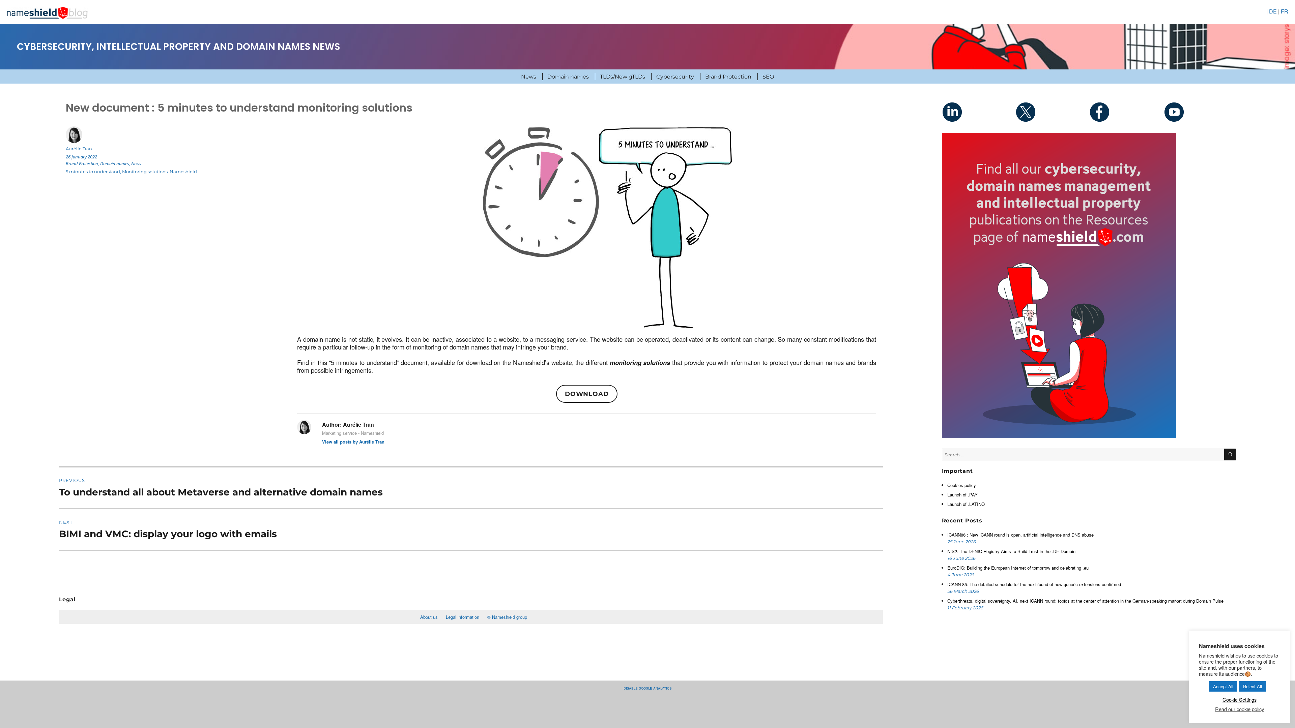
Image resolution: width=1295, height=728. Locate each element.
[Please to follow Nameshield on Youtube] (1199, 111)
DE (1273, 11)
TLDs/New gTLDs (622, 76)
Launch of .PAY (962, 494)
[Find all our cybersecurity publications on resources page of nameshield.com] (1059, 284)
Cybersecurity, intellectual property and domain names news (178, 46)
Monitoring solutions (145, 171)
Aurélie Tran (79, 148)
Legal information (462, 617)
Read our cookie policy (1239, 709)
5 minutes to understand (93, 171)
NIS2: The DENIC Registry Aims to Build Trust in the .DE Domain (1011, 551)
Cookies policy (961, 485)
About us (429, 617)
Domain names (568, 76)
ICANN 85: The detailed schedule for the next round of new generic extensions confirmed (1034, 584)
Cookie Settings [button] (1239, 699)
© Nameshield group (507, 617)
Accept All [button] (1223, 686)
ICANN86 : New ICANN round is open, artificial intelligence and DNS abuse (1021, 535)
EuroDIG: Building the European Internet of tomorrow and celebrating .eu (1018, 568)
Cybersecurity (675, 76)
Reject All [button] (1252, 686)
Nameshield (183, 171)
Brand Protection (728, 76)
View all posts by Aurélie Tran (353, 441)
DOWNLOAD (587, 394)
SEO (768, 76)
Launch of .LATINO (966, 504)
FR (1284, 11)
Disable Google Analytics (647, 688)
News (528, 76)
